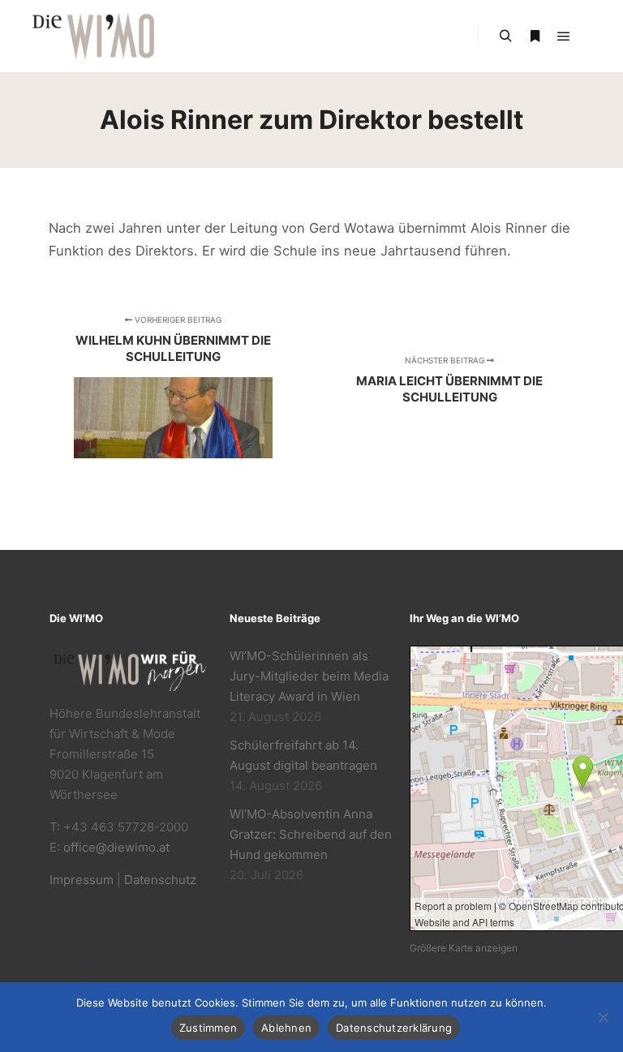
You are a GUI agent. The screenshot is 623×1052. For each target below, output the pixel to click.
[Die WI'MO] (93, 36)
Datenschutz (160, 879)
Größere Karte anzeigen (464, 948)
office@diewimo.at (116, 847)
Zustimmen (208, 1027)
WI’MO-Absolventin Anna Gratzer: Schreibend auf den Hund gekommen (311, 834)
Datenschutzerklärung (394, 1027)
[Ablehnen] (603, 1017)
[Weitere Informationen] (534, 36)
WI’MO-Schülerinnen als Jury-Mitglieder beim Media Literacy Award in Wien (309, 676)
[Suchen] (505, 36)
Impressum (81, 879)
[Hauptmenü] (563, 36)
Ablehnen (286, 1027)
